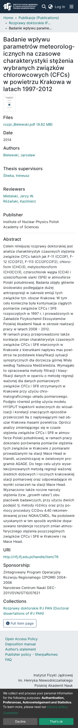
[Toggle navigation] (71, 7)
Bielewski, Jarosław (19, 155)
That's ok (56, 721)
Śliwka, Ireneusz (16, 175)
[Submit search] (44, 6)
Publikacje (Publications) (39, 18)
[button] (50, 6)
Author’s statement (20, 649)
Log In (60, 7)
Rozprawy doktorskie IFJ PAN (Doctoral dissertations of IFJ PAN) (30, 23)
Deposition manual (20, 644)
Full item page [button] (22, 623)
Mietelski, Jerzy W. (18, 196)
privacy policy (57, 707)
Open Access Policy (21, 639)
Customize (10, 713)
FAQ (8, 659)
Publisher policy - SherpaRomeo (31, 654)
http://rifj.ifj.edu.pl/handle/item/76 (30, 557)
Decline (20, 721)
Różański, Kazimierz (19, 201)
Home (8, 18)
